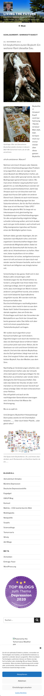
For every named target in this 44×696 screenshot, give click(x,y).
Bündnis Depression (12, 484)
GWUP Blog (8, 498)
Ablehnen (22, 681)
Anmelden (8, 557)
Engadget (7, 493)
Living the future (20, 14)
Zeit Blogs (8, 542)
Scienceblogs (9, 527)
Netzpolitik (8, 518)
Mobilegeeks (9, 513)
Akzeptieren (22, 674)
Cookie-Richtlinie (21, 693)
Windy (6, 537)
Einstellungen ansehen (22, 687)
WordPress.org (10, 567)
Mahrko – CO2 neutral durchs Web (18, 508)
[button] (40, 648)
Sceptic (7, 523)
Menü (23, 26)
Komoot (7, 503)
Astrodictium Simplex (13, 479)
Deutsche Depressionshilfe (15, 488)
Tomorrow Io (9, 532)
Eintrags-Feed (9, 562)
